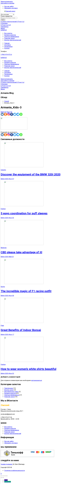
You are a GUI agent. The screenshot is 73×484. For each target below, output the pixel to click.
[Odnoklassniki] (5, 114)
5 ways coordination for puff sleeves (24, 213)
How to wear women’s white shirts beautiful (28, 369)
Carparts (3, 170)
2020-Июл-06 (9, 295)
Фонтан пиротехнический (12, 40)
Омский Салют (17, 467)
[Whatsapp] (21, 114)
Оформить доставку (11, 443)
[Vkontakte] (2, 114)
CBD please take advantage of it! (21, 252)
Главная (7, 43)
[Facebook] (11, 114)
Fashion (3, 209)
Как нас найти (8, 441)
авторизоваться (36, 380)
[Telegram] (17, 114)
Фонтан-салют (9, 390)
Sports (3, 287)
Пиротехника (8, 388)
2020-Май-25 (9, 257)
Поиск (3, 19)
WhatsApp (7, 481)
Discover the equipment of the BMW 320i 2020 (30, 174)
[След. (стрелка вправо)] (3, 477)
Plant (2, 325)
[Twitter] (14, 114)
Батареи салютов (10, 35)
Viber (6, 480)
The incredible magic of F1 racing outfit (26, 291)
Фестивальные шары (11, 391)
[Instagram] (8, 114)
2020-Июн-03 (9, 218)
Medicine (3, 248)
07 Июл (7, 112)
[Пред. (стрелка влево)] (1, 477)
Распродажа (8, 46)
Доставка (7, 45)
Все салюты (8, 33)
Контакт (7, 48)
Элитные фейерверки (11, 36)
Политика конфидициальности (14, 470)
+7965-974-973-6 (6, 54)
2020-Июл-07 (9, 179)
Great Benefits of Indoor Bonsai (21, 330)
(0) (11, 112)
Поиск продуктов (6, 16)
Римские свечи (9, 38)
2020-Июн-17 (9, 334)
